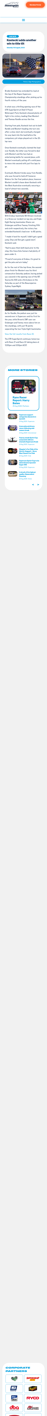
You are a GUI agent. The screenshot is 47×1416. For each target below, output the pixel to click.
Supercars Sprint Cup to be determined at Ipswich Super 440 (29, 463)
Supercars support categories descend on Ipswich (27, 417)
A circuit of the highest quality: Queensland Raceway (27, 474)
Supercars (31, 421)
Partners (26, 406)
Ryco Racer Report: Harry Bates (21, 400)
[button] (23, 20)
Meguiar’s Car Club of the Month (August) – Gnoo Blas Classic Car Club (28, 451)
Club (29, 456)
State (30, 479)
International (32, 433)
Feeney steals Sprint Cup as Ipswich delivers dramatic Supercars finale (28, 440)
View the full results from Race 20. (19, 334)
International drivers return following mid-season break (27, 428)
